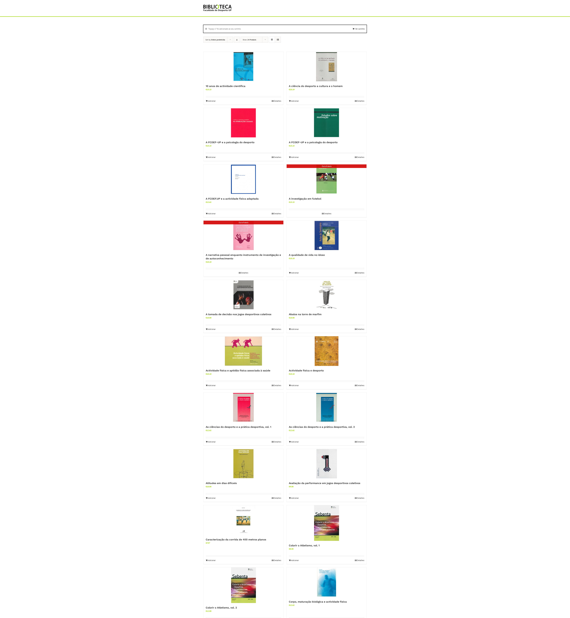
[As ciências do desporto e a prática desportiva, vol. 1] (243, 407)
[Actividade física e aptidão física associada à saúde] (243, 351)
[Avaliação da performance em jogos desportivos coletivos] (326, 464)
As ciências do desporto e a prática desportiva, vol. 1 (238, 426)
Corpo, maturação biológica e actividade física (318, 601)
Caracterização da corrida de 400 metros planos (236, 539)
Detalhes (277, 101)
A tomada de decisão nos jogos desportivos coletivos (238, 314)
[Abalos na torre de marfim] (326, 295)
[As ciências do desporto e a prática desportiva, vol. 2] (326, 407)
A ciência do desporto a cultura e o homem (316, 86)
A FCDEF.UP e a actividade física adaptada (232, 198)
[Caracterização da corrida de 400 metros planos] (243, 520)
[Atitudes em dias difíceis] (243, 464)
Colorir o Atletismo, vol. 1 (304, 545)
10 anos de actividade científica (225, 86)
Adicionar (212, 101)
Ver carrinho (360, 29)
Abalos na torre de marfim (305, 314)
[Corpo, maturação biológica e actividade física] (326, 582)
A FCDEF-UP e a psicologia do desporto (230, 142)
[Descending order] (237, 40)
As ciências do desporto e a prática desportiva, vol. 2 (322, 426)
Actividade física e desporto (306, 370)
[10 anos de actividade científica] (243, 66)
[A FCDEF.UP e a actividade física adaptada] (243, 179)
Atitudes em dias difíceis (221, 483)
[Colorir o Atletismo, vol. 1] (326, 523)
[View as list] (278, 40)
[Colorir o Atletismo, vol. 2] (243, 585)
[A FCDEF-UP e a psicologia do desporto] (243, 123)
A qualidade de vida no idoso (307, 254)
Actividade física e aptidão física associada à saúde (238, 370)
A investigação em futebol (305, 198)
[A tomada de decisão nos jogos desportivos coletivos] (243, 295)
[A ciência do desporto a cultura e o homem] (326, 66)
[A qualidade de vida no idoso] (326, 235)
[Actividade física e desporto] (326, 351)
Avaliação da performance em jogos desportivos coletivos (324, 483)
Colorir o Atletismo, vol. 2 (221, 607)
